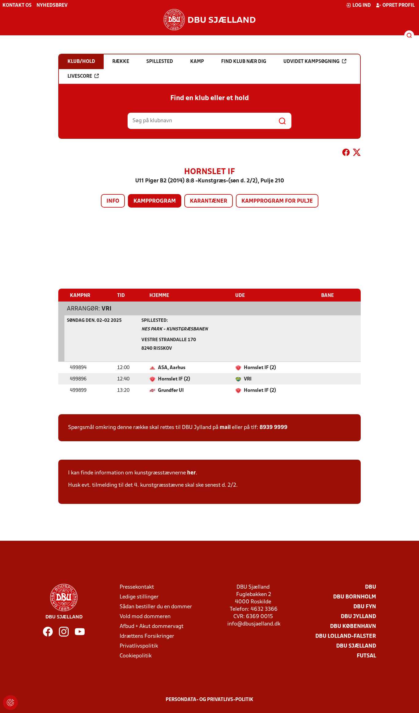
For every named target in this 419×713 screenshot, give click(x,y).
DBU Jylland (358, 616)
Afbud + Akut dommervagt (151, 626)
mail (225, 427)
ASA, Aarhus (171, 368)
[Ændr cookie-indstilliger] (10, 702)
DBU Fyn (364, 607)
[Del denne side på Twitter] (357, 153)
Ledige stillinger (139, 597)
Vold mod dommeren (145, 616)
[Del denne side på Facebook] (346, 153)
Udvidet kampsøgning (311, 62)
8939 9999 (273, 427)
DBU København (353, 626)
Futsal (366, 656)
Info (112, 201)
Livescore (79, 76)
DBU (370, 587)
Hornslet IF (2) (260, 368)
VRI (106, 309)
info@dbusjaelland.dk (253, 624)
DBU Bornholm (354, 597)
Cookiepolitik (136, 656)
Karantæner (208, 201)
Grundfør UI (171, 390)
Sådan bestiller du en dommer (156, 607)
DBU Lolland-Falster (345, 636)
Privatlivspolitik (139, 646)
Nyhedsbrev (52, 5)
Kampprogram (154, 201)
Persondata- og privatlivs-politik (209, 700)
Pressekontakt (137, 587)
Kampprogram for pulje (277, 201)
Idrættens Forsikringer (147, 636)
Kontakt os (17, 5)
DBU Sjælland (356, 646)
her (191, 473)
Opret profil (398, 5)
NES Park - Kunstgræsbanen (174, 329)
